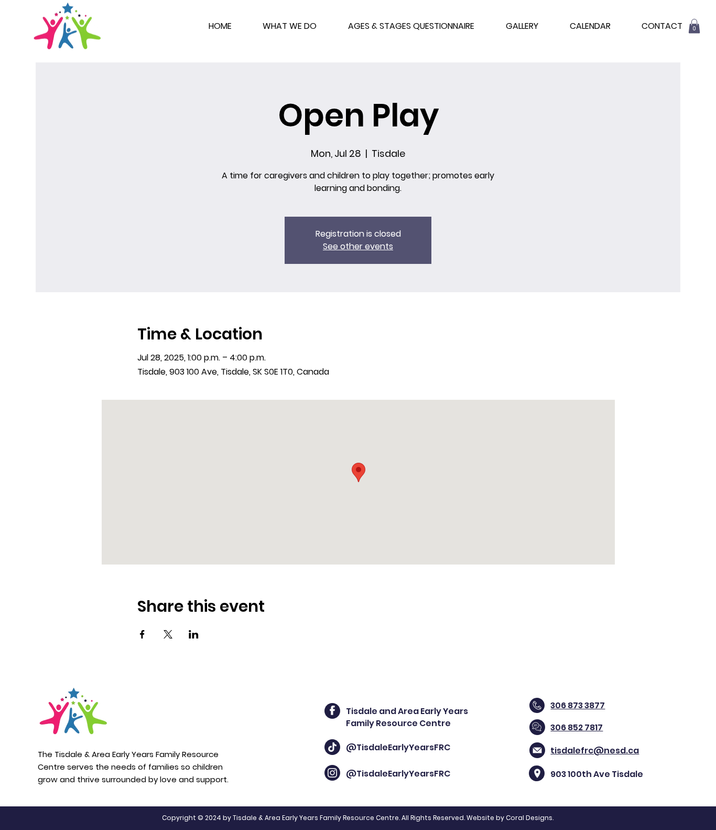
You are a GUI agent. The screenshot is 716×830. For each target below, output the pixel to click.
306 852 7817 (576, 727)
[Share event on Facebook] (142, 634)
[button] (694, 26)
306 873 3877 (577, 705)
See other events (358, 246)
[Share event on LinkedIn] (194, 634)
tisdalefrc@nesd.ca (594, 750)
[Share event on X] (168, 634)
